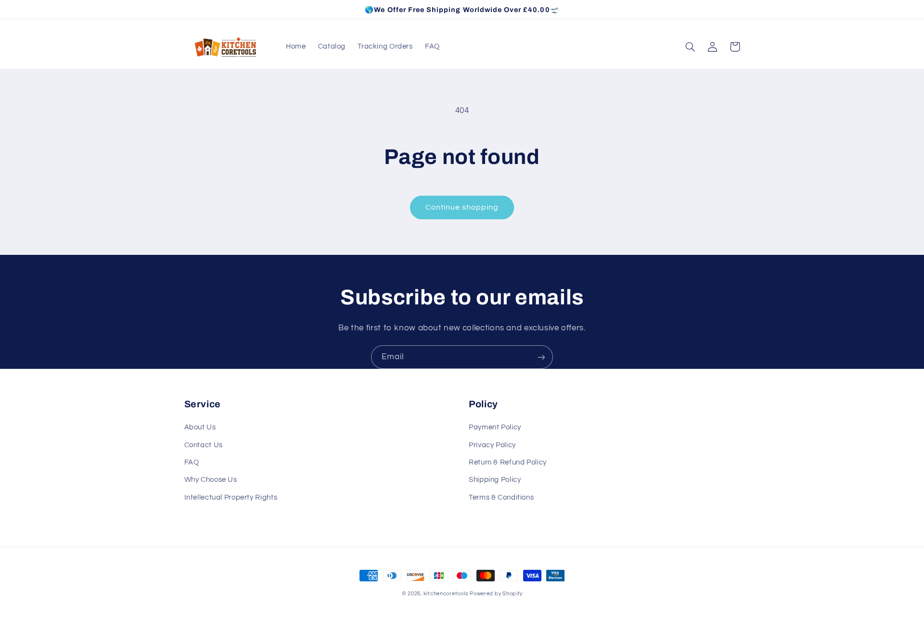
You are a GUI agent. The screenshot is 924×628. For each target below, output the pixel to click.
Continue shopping (462, 207)
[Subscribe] (541, 357)
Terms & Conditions (501, 497)
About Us (200, 427)
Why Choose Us (210, 479)
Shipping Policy (495, 479)
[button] (691, 47)
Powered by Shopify (496, 593)
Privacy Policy (492, 445)
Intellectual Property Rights (231, 497)
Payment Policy (495, 427)
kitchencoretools (446, 593)
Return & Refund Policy (508, 462)
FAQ (191, 462)
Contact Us (203, 445)
